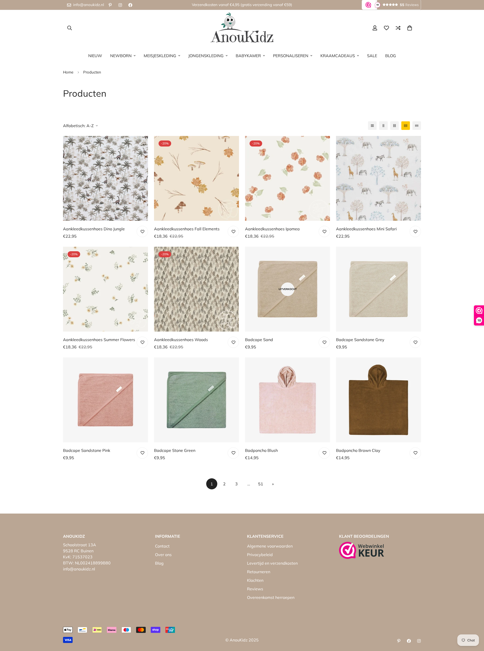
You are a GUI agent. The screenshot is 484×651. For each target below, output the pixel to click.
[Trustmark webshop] (361, 550)
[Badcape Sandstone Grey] (378, 289)
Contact (162, 546)
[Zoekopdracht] (69, 27)
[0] (409, 28)
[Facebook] (130, 5)
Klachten (255, 580)
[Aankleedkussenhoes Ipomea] (287, 178)
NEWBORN (121, 55)
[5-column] (416, 125)
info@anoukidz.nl (79, 568)
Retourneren (258, 571)
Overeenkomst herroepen (270, 597)
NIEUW (95, 55)
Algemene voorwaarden (270, 546)
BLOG (390, 55)
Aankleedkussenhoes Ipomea (272, 228)
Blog (159, 563)
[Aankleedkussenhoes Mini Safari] (378, 178)
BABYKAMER (248, 55)
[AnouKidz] (242, 28)
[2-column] (383, 125)
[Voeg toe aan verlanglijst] (142, 231)
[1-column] (372, 125)
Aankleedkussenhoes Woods (181, 339)
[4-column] (405, 125)
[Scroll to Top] (474, 623)
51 (260, 483)
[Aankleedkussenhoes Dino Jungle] (105, 178)
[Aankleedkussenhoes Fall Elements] (196, 178)
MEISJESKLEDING (160, 55)
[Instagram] (120, 5)
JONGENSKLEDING (206, 55)
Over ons (163, 554)
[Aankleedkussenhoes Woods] (196, 289)
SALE (372, 55)
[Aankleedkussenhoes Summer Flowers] (105, 289)
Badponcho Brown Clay (358, 450)
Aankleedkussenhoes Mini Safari (366, 228)
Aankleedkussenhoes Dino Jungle (94, 228)
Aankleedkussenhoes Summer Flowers (99, 339)
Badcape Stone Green (174, 450)
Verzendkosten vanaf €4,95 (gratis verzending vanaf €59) (242, 4)
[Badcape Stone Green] (196, 399)
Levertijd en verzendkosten (272, 563)
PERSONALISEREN (290, 55)
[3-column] (394, 125)
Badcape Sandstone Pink (86, 450)
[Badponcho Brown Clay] (378, 399)
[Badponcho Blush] (287, 399)
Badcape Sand (259, 339)
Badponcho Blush (261, 450)
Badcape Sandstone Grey (360, 339)
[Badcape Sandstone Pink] (105, 399)
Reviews (255, 588)
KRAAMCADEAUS (337, 55)
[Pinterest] (110, 5)
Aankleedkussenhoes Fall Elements (187, 228)
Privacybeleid (260, 554)
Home (68, 72)
